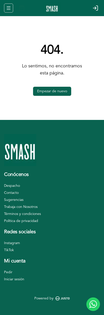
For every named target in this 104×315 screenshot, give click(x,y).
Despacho (12, 186)
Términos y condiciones (22, 214)
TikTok (9, 250)
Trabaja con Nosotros (21, 207)
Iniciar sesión (14, 279)
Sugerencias (13, 200)
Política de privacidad (21, 221)
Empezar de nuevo (52, 91)
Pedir (8, 272)
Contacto (11, 193)
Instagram (12, 243)
